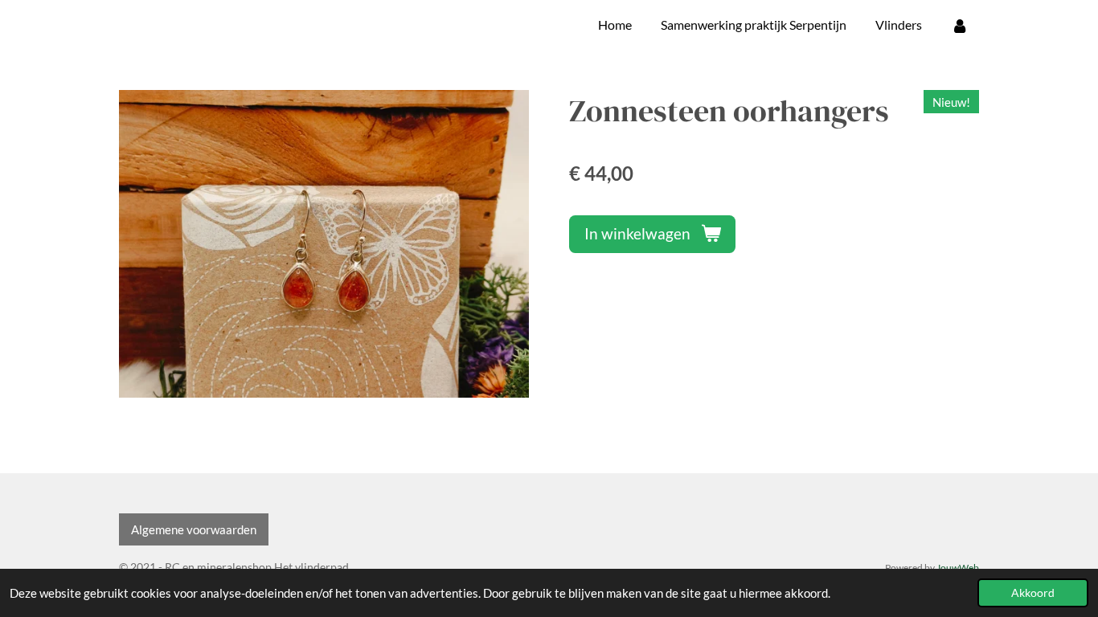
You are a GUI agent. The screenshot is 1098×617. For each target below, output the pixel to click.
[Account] (959, 25)
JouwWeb (957, 567)
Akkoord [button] (1033, 592)
